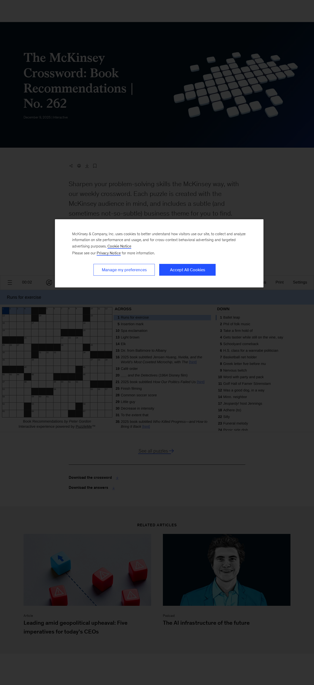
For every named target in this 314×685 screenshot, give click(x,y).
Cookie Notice (119, 246)
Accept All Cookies (187, 269)
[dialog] (159, 253)
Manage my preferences (124, 269)
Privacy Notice (109, 253)
